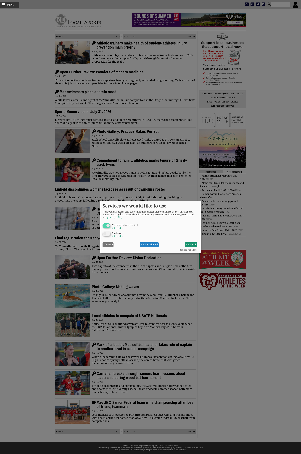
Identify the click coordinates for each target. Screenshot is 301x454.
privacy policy (114, 217)
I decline (108, 244)
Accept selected (149, 244)
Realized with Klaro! (188, 250)
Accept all (191, 244)
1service (117, 228)
